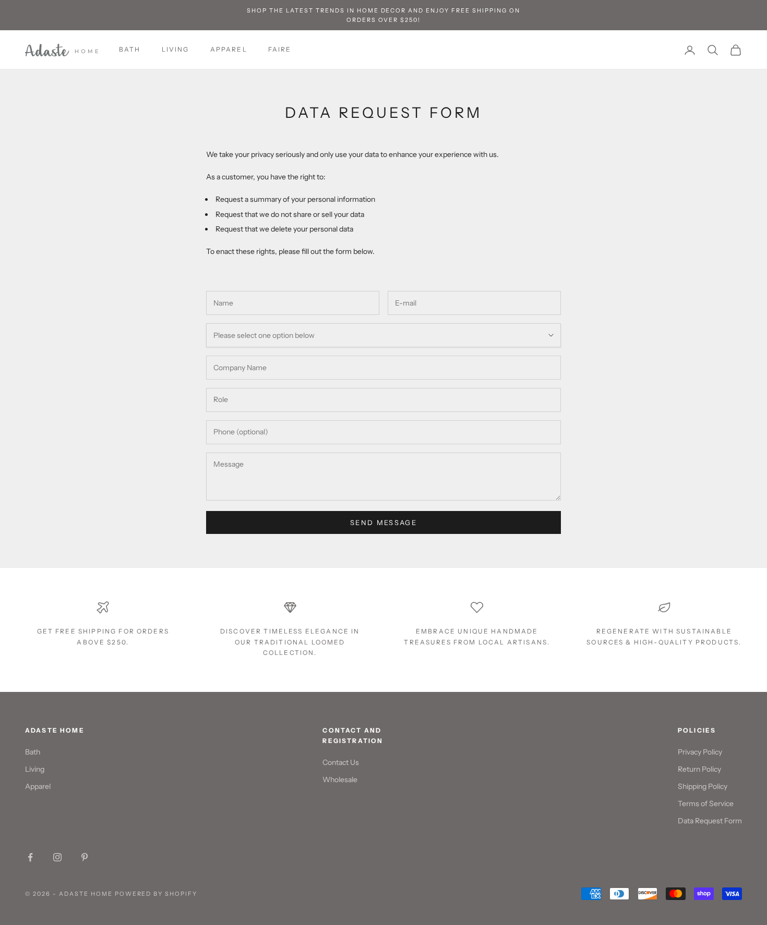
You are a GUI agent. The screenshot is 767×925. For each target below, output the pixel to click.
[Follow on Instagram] (57, 857)
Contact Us (340, 762)
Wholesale (339, 779)
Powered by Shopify (156, 893)
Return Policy (699, 769)
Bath (130, 50)
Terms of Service (706, 803)
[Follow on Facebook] (30, 857)
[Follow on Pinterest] (84, 857)
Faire (280, 50)
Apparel (228, 50)
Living (34, 769)
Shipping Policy (702, 786)
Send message (383, 522)
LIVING (175, 50)
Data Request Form (710, 820)
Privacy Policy (700, 752)
